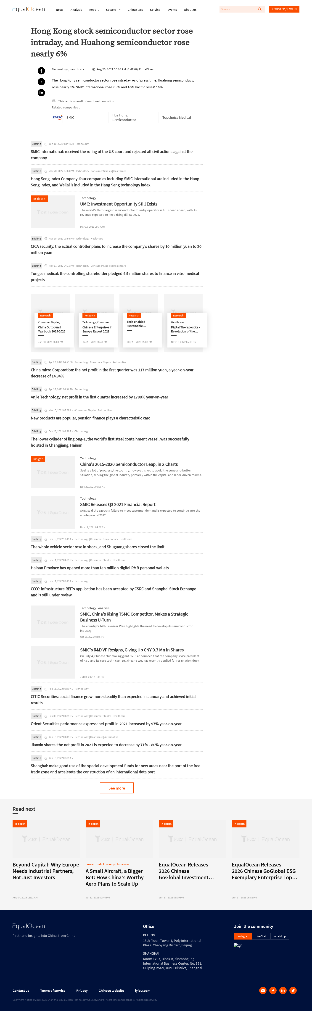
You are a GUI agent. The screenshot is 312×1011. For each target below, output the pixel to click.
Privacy (82, 990)
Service (155, 10)
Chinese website (111, 990)
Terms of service (52, 990)
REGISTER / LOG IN (284, 9)
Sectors (111, 10)
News (59, 10)
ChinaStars (135, 10)
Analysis (76, 10)
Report (94, 10)
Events (172, 10)
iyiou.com (142, 990)
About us (190, 10)
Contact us (21, 990)
